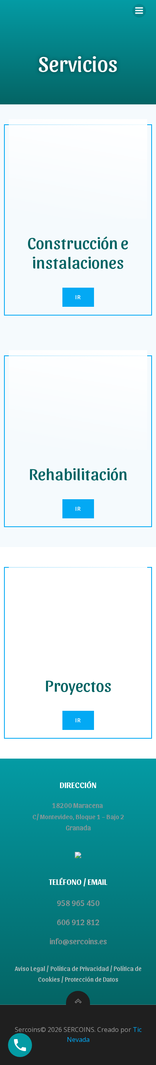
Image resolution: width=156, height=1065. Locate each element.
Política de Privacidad (79, 968)
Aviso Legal (30, 968)
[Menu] (139, 11)
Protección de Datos (91, 979)
